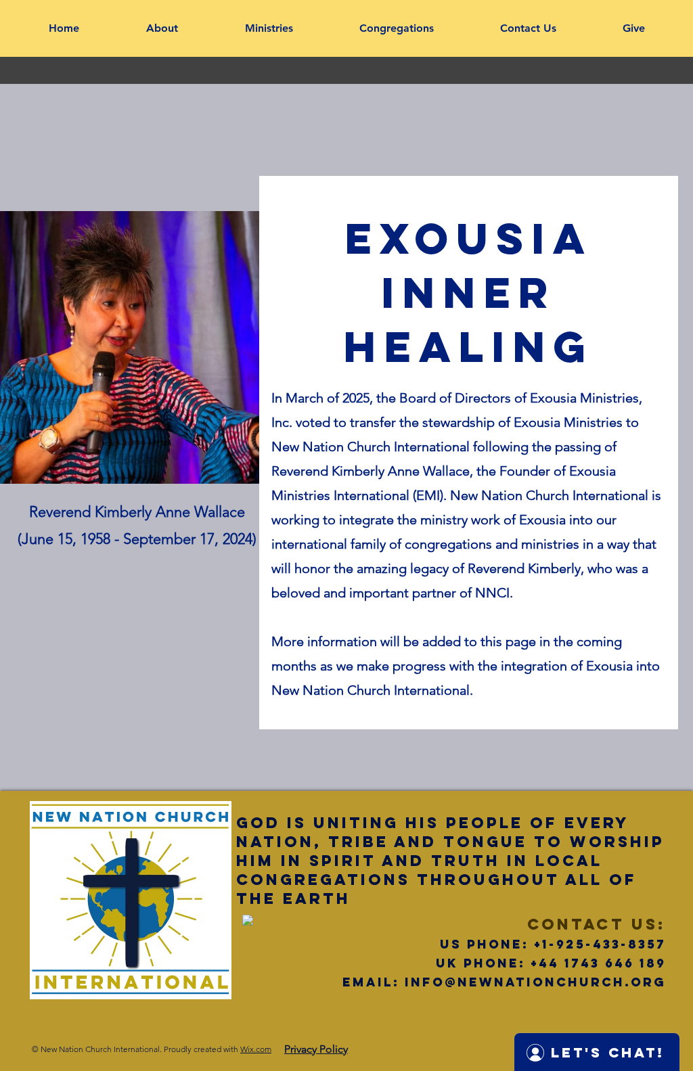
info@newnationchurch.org (535, 982)
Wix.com (255, 1049)
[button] (161, 28)
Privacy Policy (316, 1049)
